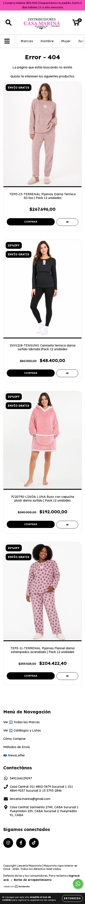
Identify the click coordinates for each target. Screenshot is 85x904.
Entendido (72, 898)
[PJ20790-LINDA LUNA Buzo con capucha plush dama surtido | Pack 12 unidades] (67, 524)
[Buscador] (8, 22)
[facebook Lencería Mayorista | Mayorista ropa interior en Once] (21, 843)
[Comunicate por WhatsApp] (78, 884)
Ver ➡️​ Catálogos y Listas (22, 730)
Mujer (66, 41)
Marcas (27, 41)
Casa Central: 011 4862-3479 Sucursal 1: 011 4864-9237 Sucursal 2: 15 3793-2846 (41, 789)
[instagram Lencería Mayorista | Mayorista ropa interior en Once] (8, 843)
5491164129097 (21, 778)
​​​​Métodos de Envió (16, 747)
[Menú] (7, 41)
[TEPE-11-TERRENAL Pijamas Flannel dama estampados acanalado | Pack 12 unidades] (67, 676)
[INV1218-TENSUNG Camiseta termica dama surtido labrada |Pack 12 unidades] (67, 373)
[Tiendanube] (17, 886)
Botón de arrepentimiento (32, 879)
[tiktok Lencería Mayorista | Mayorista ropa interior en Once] (34, 843)
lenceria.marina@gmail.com (30, 799)
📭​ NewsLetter (14, 755)
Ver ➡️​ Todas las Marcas (21, 722)
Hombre (47, 41)
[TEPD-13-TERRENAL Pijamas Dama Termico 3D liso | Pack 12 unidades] (67, 222)
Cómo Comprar (14, 739)
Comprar (30, 221)
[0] (76, 24)
